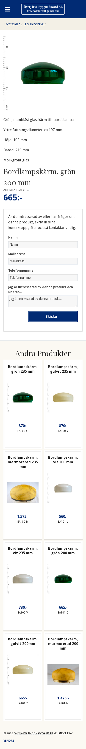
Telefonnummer (21, 270)
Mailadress (16, 254)
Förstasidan (12, 24)
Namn (13, 237)
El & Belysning (33, 24)
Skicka (51, 316)
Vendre (8, 740)
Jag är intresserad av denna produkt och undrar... (40, 289)
